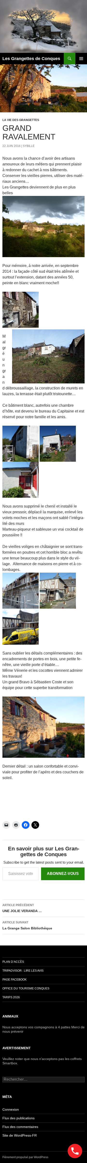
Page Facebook (14, 979)
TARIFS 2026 (11, 997)
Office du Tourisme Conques (25, 988)
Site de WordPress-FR (19, 1135)
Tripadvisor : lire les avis (23, 970)
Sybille (29, 146)
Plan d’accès (13, 961)
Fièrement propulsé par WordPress (25, 1157)
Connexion (10, 1109)
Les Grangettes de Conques (31, 58)
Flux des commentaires (20, 1127)
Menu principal (81, 58)
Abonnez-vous (63, 874)
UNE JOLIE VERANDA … (22, 908)
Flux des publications (18, 1118)
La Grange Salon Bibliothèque (27, 925)
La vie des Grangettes (20, 120)
